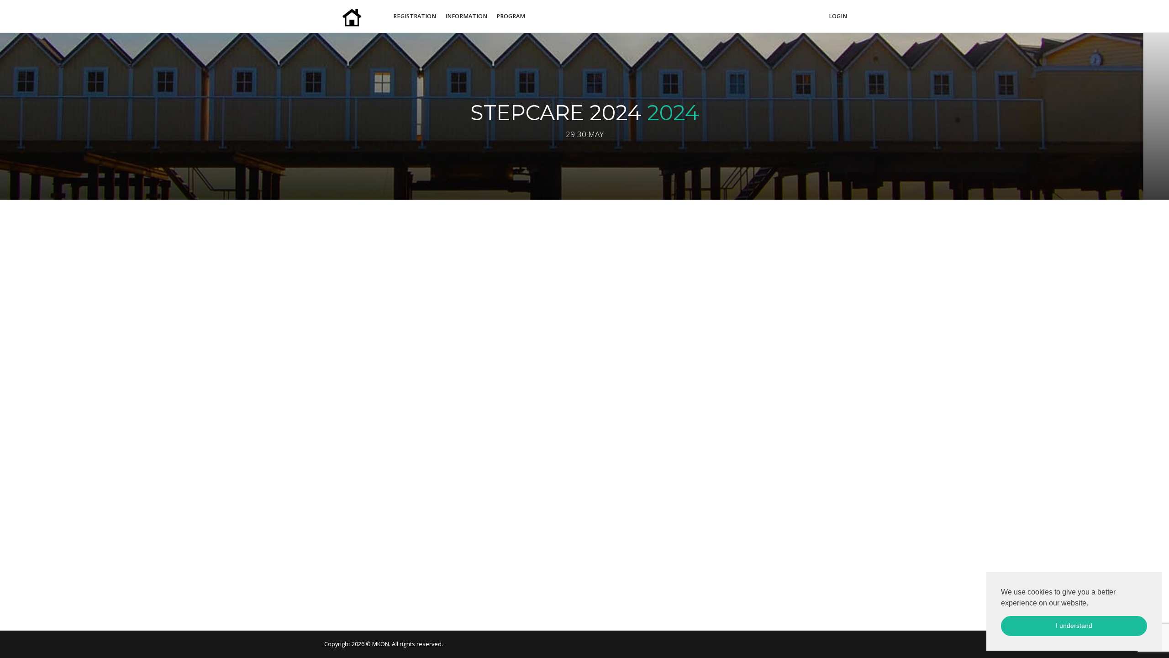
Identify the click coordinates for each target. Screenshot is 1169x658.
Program (510, 16)
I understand (1074, 625)
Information (466, 16)
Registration (414, 16)
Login (838, 16)
